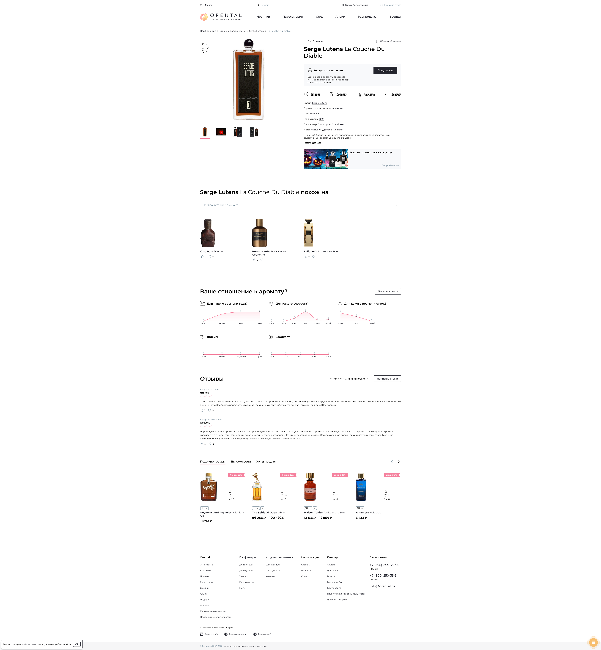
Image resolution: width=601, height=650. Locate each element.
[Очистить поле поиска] (336, 5)
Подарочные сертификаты (215, 617)
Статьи (305, 576)
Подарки (205, 599)
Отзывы (305, 564)
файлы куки (29, 644)
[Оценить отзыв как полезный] (202, 256)
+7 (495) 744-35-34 (384, 565)
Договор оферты (337, 599)
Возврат (332, 576)
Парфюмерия (293, 16)
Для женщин (246, 564)
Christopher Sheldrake (331, 124)
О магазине (206, 564)
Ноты (242, 588)
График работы (336, 582)
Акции (340, 16)
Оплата (331, 564)
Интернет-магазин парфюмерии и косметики (245, 646)
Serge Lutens (319, 103)
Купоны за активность (212, 611)
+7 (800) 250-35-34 (384, 575)
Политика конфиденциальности (346, 593)
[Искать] (397, 205)
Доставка (332, 570)
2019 (321, 119)
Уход (319, 16)
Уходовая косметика (279, 557)
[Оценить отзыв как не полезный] (210, 256)
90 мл (256, 508)
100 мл (204, 508)
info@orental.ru (382, 586)
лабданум (316, 129)
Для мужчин (246, 570)
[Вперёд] (398, 461)
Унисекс (314, 113)
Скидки (204, 588)
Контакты (205, 570)
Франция (337, 108)
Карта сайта (334, 588)
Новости (306, 570)
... (262, 508)
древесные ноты (333, 129)
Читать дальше (312, 142)
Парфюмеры (246, 582)
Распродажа (367, 16)
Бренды (395, 16)
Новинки (263, 16)
